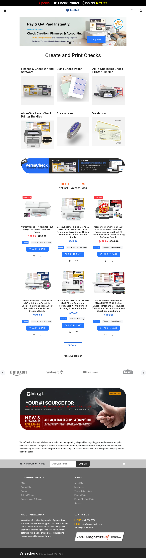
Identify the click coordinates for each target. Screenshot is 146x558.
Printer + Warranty (77, 319)
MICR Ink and (84, 445)
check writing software (30, 448)
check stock (112, 445)
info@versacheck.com (92, 524)
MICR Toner (95, 445)
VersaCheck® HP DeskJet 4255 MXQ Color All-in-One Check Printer (37, 229)
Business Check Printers (66, 445)
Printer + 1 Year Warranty (41, 242)
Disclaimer (79, 487)
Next (143, 373)
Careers (78, 503)
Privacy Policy (80, 495)
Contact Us (26, 487)
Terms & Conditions (83, 491)
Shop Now (96, 39)
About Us (78, 483)
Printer (25, 242)
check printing (69, 442)
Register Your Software (31, 499)
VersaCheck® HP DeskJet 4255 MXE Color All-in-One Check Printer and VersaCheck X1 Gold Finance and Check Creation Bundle (73, 232)
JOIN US (83, 464)
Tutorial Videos (27, 495)
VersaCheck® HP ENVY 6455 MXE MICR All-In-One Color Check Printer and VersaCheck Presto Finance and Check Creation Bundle (37, 305)
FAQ (23, 483)
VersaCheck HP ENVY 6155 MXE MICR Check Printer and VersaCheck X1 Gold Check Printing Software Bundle (73, 304)
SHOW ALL (73, 345)
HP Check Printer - (73, 3)
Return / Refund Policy (84, 499)
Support (24, 491)
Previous (2, 373)
